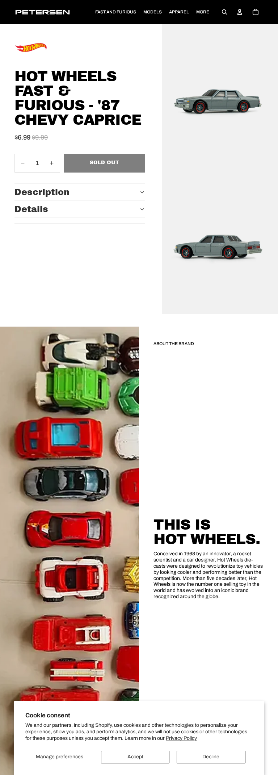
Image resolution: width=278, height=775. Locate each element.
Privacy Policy (181, 738)
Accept (135, 756)
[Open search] (224, 12)
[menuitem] (203, 12)
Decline (210, 756)
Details (31, 209)
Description (42, 192)
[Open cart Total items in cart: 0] (256, 12)
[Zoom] (220, 96)
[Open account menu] (240, 12)
